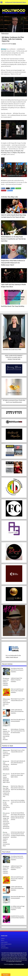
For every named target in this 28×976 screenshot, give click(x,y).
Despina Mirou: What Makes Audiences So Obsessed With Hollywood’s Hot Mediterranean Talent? (13, 263)
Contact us (3, 938)
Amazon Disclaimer (4, 942)
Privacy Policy (19, 961)
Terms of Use (11, 961)
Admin (14, 43)
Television (5, 33)
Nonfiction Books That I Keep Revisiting (12, 306)
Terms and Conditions (4, 947)
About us (2, 940)
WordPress (11, 964)
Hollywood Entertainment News (15, 2)
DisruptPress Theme (20, 964)
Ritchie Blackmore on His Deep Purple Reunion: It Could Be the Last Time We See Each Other (13, 239)
